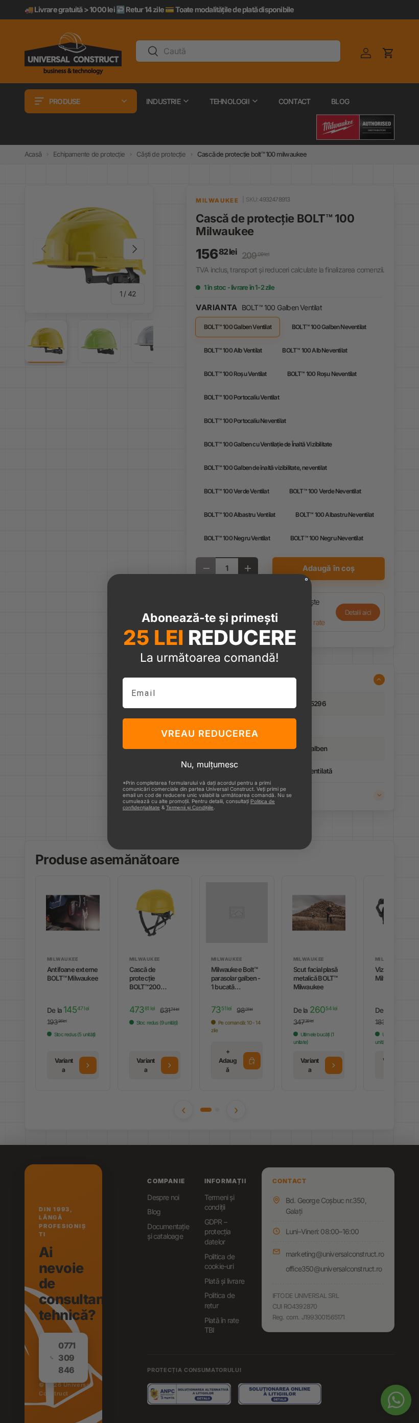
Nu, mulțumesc (209, 764)
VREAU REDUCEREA (210, 733)
